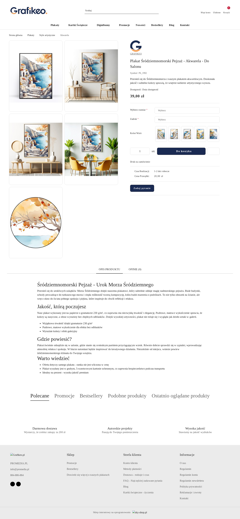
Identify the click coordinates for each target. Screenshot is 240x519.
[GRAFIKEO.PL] (136, 45)
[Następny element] (216, 133)
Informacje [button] (187, 454)
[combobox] (187, 110)
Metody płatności (132, 469)
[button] (36, 76)
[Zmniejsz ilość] (132, 151)
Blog (125, 486)
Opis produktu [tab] (109, 269)
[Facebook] (12, 484)
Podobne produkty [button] (127, 396)
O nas (183, 463)
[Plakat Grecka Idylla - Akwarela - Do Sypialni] (161, 133)
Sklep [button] (70, 454)
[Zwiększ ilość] (147, 151)
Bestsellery (72, 469)
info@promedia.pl (19, 469)
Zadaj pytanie (142, 188)
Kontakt (184, 498)
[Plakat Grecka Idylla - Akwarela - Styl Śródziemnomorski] (174, 133)
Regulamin (185, 469)
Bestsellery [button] (91, 396)
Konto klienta (130, 463)
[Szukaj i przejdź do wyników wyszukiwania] (157, 10)
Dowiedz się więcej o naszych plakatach (88, 474)
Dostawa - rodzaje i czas (136, 474)
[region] (187, 133)
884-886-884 (17, 475)
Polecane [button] (39, 396)
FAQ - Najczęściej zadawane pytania (142, 480)
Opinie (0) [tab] (135, 269)
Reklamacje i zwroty (190, 492)
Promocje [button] (64, 396)
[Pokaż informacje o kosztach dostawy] (165, 176)
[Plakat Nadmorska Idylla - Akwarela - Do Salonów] (200, 133)
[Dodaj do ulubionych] (214, 151)
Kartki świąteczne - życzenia (138, 492)
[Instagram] (18, 484)
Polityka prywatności (191, 486)
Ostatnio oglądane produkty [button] (181, 396)
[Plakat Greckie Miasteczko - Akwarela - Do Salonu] (187, 133)
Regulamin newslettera (192, 480)
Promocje (72, 463)
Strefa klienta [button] (132, 454)
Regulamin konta (189, 474)
